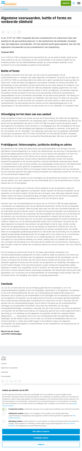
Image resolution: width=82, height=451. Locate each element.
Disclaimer (4, 372)
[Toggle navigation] (79, 3)
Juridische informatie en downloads (15, 9)
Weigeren (41, 444)
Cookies (4, 363)
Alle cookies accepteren (41, 431)
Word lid (66, 3)
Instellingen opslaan (41, 438)
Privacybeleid (6, 376)
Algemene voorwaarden (9, 368)
